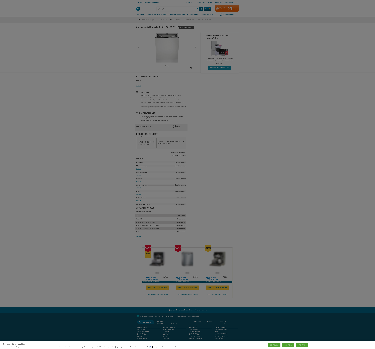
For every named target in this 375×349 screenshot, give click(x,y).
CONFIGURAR (274, 345)
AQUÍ (150, 347)
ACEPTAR (302, 345)
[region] (187, 345)
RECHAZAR (288, 345)
